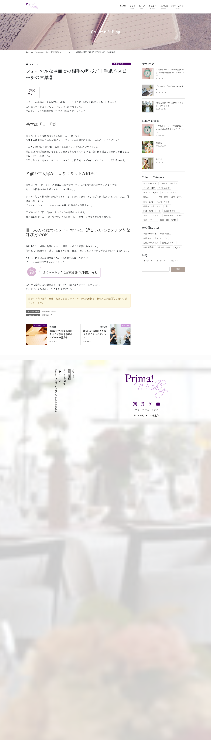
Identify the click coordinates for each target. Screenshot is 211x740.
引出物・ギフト (163, 201)
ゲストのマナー (149, 183)
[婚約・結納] (120, 334)
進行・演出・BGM (168, 220)
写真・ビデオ (177, 197)
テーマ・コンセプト (168, 183)
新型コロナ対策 (149, 233)
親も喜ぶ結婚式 (164, 247)
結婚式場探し (149, 247)
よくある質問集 (64, 377)
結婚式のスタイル (150, 242)
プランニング (164, 188)
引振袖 (159, 143)
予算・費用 (163, 197)
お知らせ (73, 373)
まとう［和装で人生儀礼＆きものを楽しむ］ (56, 392)
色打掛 (159, 159)
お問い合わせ (60, 376)
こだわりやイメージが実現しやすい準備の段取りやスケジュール (170, 72)
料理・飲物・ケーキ (151, 211)
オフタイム (148, 260)
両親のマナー (149, 197)
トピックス (173, 260)
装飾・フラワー (149, 220)
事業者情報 (69, 374)
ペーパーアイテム (169, 192)
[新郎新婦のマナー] (36, 334)
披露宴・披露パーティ (152, 206)
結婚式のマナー (48, 315)
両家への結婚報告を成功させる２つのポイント (94, 334)
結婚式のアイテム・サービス (155, 238)
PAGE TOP (203, 715)
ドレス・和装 (149, 188)
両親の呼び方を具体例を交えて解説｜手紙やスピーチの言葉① (61, 334)
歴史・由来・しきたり (173, 215)
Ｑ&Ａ (177, 247)
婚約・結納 (148, 201)
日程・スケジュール (151, 215)
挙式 (167, 206)
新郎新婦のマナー (121, 64)
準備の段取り (165, 233)
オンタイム (160, 260)
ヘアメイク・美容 (150, 192)
